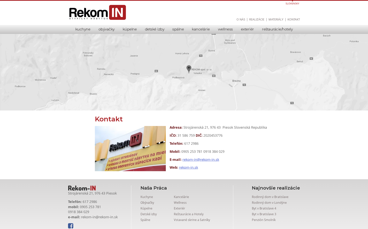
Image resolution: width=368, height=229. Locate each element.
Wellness (225, 29)
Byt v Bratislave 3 (264, 214)
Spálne (178, 29)
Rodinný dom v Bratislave (270, 197)
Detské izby (154, 29)
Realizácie (256, 19)
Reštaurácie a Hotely (189, 214)
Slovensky (292, 3)
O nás (241, 19)
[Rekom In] (98, 12)
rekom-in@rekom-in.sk (200, 159)
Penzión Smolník (264, 220)
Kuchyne (82, 29)
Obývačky (107, 29)
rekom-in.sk (188, 167)
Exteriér (247, 29)
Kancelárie (201, 29)
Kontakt (294, 19)
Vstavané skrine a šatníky (192, 220)
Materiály (276, 19)
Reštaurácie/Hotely (277, 29)
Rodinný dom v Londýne (269, 202)
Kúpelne (130, 29)
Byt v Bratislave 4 (264, 208)
